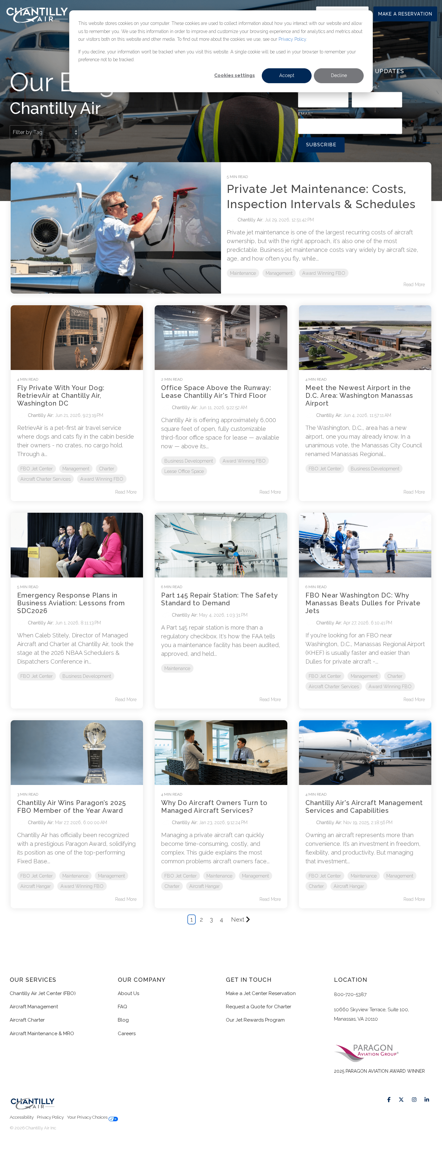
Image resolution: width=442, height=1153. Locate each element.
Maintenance (243, 273)
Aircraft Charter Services (45, 479)
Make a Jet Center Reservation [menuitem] (261, 993)
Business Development (188, 461)
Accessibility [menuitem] (22, 1117)
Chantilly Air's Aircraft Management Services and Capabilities (364, 806)
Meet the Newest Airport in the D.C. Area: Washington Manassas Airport (359, 395)
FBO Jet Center (36, 468)
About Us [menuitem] (128, 993)
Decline (339, 75)
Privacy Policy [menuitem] (50, 1117)
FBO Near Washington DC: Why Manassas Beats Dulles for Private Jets (363, 603)
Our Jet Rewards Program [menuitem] (255, 1020)
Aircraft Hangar (35, 886)
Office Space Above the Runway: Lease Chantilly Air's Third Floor (216, 391)
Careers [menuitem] (127, 1033)
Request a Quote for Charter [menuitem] (258, 1007)
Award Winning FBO (323, 273)
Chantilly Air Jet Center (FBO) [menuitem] (43, 993)
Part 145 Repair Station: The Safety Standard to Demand (219, 599)
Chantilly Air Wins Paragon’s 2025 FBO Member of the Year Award (71, 806)
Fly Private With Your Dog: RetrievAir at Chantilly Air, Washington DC (61, 395)
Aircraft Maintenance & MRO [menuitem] (42, 1033)
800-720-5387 (350, 994)
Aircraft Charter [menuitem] (27, 1020)
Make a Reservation (405, 14)
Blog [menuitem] (123, 1020)
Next (237, 919)
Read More (414, 284)
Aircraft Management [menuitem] (34, 1007)
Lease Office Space (184, 471)
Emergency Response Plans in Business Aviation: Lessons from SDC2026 (71, 603)
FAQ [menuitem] (122, 1007)
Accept (286, 75)
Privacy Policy (292, 39)
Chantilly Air (249, 219)
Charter (106, 468)
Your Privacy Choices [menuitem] (87, 1117)
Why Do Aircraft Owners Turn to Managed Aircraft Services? (214, 806)
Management (279, 273)
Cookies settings (234, 75)
